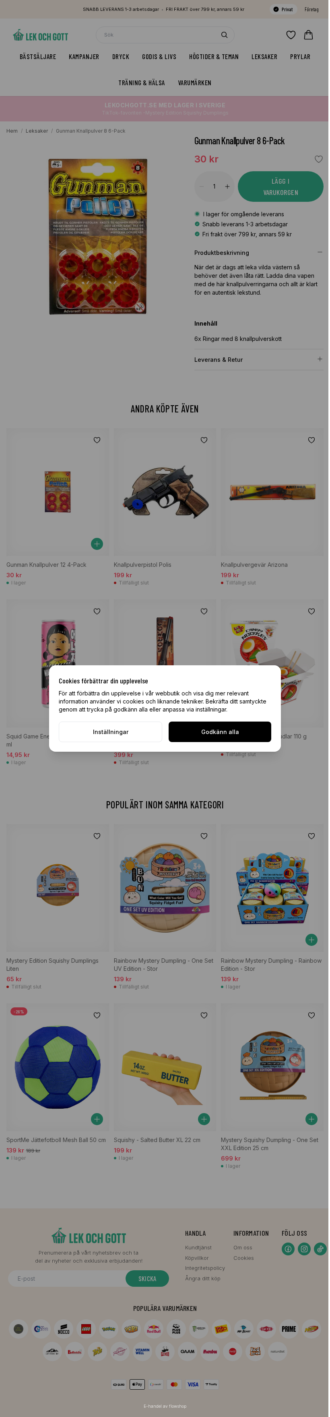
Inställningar (110, 731)
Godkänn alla (220, 731)
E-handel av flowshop (165, 1406)
